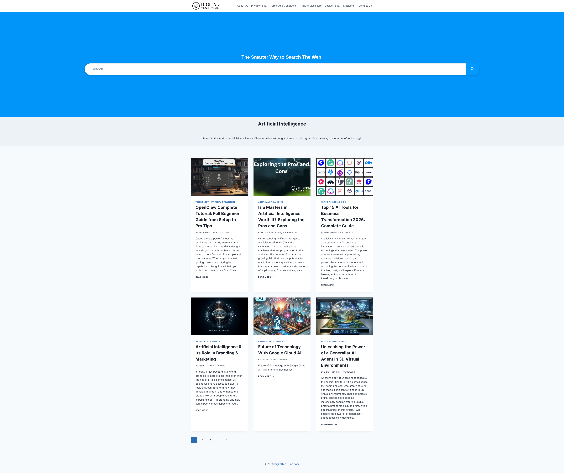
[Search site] (472, 69)
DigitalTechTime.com (286, 464)
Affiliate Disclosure (311, 5)
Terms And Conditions (283, 5)
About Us (242, 5)
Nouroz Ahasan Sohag (271, 232)
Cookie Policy (332, 5)
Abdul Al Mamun (331, 232)
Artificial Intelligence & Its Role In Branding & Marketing (218, 353)
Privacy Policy (259, 5)
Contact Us (365, 5)
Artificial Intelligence (223, 202)
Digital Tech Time (206, 232)
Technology (202, 202)
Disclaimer (349, 5)
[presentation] (219, 177)
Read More (203, 277)
